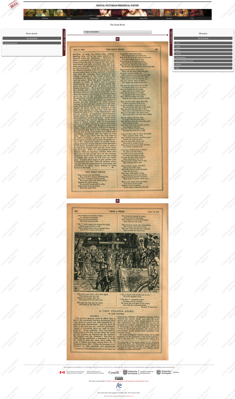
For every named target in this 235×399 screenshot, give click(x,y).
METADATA (171, 37)
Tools (119, 18)
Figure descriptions (92, 32)
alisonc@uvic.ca (129, 396)
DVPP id (178, 64)
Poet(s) (178, 43)
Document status (181, 57)
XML (177, 68)
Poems (69, 18)
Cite (192, 18)
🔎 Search (45, 18)
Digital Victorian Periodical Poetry (117, 5)
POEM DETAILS (64, 40)
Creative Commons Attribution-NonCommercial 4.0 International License (127, 381)
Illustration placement (11, 43)
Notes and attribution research (184, 61)
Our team (169, 18)
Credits (178, 47)
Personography (94, 18)
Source (178, 50)
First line (178, 54)
